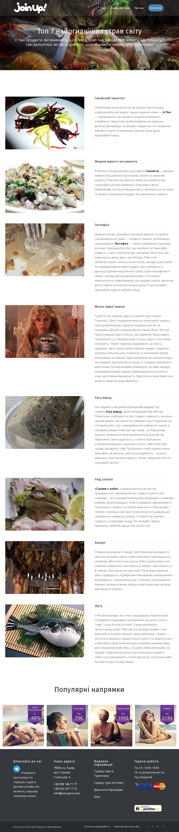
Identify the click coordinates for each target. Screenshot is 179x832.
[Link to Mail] (157, 826)
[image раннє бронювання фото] (25, 727)
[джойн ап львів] (30, 8)
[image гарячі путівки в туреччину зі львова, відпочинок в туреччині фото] (113, 727)
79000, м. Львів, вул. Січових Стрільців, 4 (64, 772)
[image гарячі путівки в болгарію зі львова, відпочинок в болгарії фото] (69, 727)
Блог (97, 797)
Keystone (57, 827)
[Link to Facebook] (147, 826)
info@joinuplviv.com (67, 793)
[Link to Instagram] (152, 826)
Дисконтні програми (108, 790)
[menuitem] (103, 8)
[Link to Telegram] (163, 826)
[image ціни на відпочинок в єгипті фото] (157, 727)
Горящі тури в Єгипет (109, 783)
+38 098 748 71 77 (65, 784)
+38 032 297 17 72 (65, 789)
